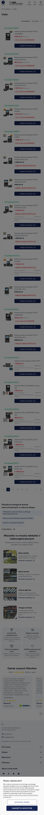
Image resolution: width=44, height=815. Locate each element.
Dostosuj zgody (22, 802)
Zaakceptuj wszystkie (22, 808)
